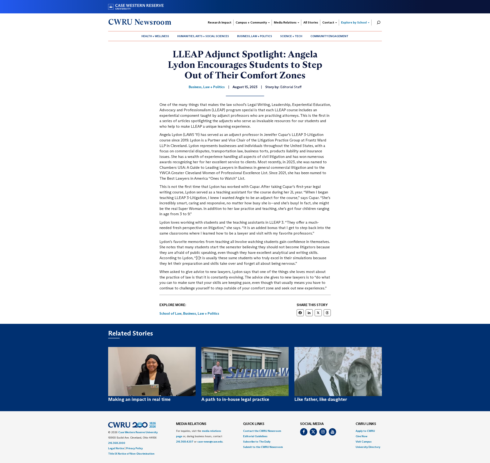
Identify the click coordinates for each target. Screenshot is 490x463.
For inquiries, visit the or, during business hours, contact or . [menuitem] (199, 436)
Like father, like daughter (320, 399)
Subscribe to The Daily (256, 441)
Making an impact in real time (139, 399)
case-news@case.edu (210, 441)
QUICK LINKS (253, 424)
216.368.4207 (184, 441)
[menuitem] (155, 36)
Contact (328, 22)
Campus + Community (252, 22)
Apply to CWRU (365, 431)
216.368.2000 (116, 443)
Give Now (361, 436)
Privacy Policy (134, 448)
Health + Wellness (155, 36)
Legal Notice (116, 448)
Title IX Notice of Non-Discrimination (131, 453)
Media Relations (285, 22)
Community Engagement (329, 36)
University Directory (368, 447)
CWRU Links (366, 424)
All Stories (310, 22)
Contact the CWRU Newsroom (262, 431)
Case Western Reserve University (138, 432)
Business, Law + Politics (254, 36)
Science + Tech (291, 36)
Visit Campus (364, 441)
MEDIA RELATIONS (191, 424)
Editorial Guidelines (255, 436)
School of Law (170, 313)
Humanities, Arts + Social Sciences (203, 36)
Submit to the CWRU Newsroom (263, 447)
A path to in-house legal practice (235, 399)
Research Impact (219, 22)
